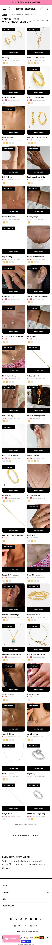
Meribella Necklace (9, 376)
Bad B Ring (31, 535)
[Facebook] (11, 919)
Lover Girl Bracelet (9, 97)
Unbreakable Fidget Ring (36, 814)
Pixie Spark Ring (8, 296)
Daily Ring (5, 58)
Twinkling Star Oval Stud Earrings (38, 296)
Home (4, 15)
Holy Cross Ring (7, 416)
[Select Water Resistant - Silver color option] (32, 63)
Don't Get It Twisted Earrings (37, 137)
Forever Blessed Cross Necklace (13, 336)
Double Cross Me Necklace (36, 58)
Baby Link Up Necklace (10, 575)
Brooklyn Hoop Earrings (10, 615)
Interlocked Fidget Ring (35, 97)
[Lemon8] (41, 919)
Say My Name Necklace (35, 257)
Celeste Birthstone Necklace (12, 654)
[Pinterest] (26, 919)
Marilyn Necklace (8, 774)
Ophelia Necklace (33, 495)
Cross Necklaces (8, 734)
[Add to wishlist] (4, 47)
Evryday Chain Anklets (10, 455)
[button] (5, 9)
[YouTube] (36, 919)
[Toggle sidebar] (41, 8)
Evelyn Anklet (7, 814)
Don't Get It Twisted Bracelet (12, 535)
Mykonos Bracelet (33, 615)
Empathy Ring (7, 257)
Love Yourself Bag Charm (36, 416)
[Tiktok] (21, 919)
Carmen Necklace (8, 217)
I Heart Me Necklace (34, 575)
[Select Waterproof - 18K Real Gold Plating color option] (4, 63)
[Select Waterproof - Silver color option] (7, 63)
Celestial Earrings (33, 455)
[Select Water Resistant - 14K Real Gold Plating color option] (29, 63)
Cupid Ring (31, 774)
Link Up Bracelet (8, 177)
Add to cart (13, 52)
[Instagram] (16, 919)
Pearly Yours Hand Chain (36, 177)
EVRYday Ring (7, 495)
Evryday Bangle (32, 217)
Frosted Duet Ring (33, 694)
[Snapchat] (31, 919)
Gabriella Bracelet (33, 376)
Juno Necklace (32, 734)
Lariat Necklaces (8, 137)
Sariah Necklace (8, 694)
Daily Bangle (31, 336)
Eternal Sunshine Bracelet (36, 654)
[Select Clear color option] (29, 779)
